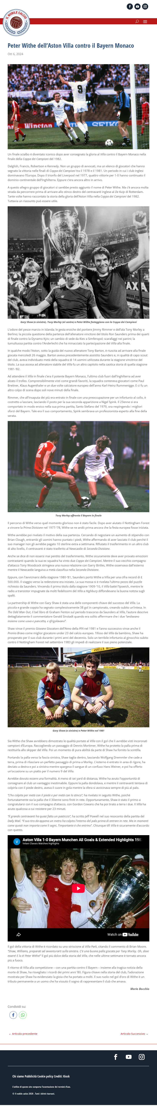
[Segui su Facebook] (130, 6)
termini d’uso (64, 1086)
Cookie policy (45, 1076)
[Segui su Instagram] (145, 6)
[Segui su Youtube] (137, 6)
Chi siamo (18, 1076)
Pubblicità (31, 1076)
